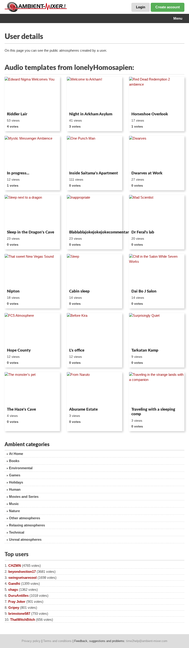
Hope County (19, 350)
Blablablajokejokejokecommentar (94, 232)
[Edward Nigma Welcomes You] (32, 93)
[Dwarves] (156, 152)
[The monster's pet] (32, 388)
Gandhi (14, 583)
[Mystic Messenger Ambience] (32, 152)
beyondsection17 (22, 571)
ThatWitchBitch (22, 619)
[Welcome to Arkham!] (94, 93)
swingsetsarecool (22, 577)
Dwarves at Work (146, 173)
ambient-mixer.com (39, 7)
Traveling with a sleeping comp (153, 411)
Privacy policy (31, 641)
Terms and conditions (57, 641)
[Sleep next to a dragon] (32, 211)
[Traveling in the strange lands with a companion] (156, 388)
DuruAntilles (18, 595)
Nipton (13, 291)
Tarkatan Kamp (144, 350)
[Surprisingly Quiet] (156, 329)
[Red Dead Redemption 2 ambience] (156, 93)
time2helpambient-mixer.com (146, 641)
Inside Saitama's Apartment (93, 173)
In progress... (18, 173)
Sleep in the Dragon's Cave (30, 232)
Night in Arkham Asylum (90, 114)
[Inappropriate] (94, 211)
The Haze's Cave (21, 409)
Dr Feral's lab (142, 232)
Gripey (13, 607)
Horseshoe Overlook (149, 114)
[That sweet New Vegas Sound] (32, 270)
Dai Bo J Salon (144, 291)
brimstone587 (19, 613)
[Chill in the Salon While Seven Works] (156, 270)
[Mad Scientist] (156, 211)
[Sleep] (94, 270)
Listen (16, 103)
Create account (167, 7)
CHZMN (14, 565)
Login (140, 7)
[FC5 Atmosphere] (32, 329)
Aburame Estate (83, 409)
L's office (76, 350)
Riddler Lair (17, 114)
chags (13, 589)
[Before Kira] (94, 329)
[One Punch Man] (94, 152)
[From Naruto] (94, 388)
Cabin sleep (79, 291)
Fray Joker (16, 601)
